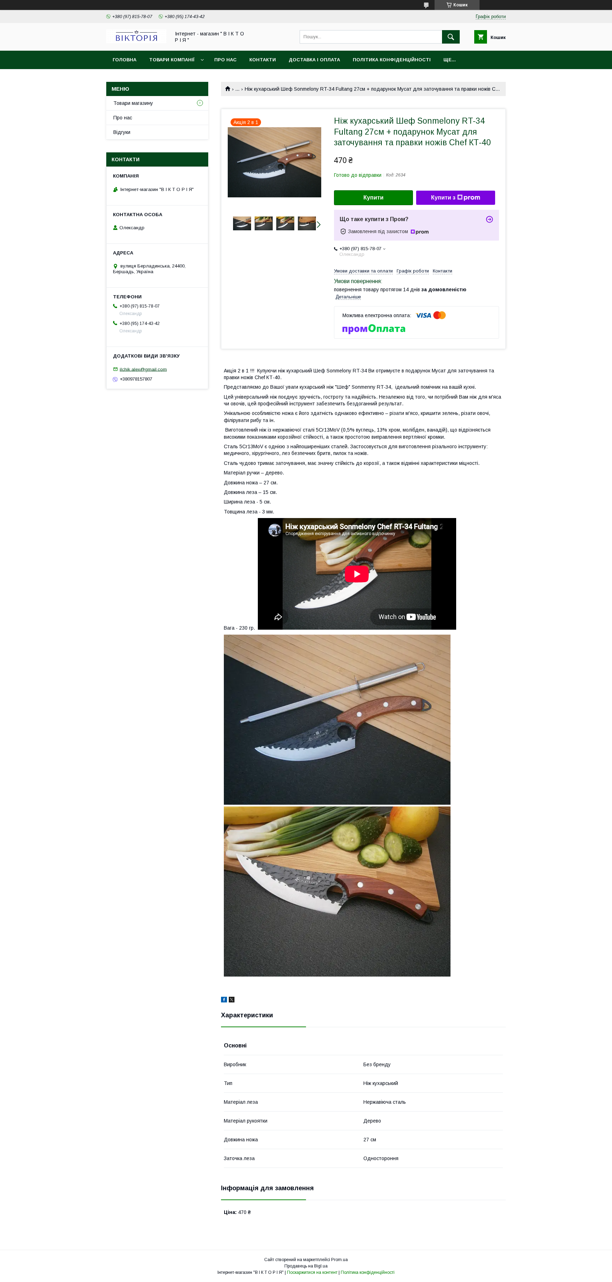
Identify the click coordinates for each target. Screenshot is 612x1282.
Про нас (225, 59)
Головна (124, 59)
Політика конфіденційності (392, 59)
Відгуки (121, 132)
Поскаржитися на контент (312, 1272)
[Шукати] (451, 37)
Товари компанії (171, 59)
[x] (231, 1000)
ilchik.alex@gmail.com (143, 369)
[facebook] (224, 1000)
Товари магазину (133, 103)
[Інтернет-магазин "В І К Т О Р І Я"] (136, 41)
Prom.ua (339, 1259)
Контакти (262, 59)
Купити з (443, 198)
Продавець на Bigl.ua (306, 1266)
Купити (373, 198)
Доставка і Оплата (314, 59)
